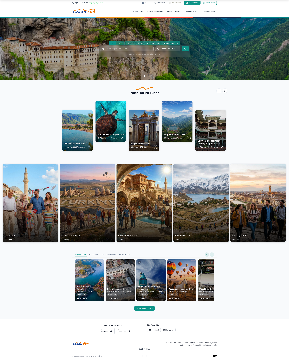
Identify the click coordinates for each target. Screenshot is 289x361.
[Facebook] (143, 3)
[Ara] (185, 48)
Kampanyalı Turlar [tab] (109, 254)
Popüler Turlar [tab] (80, 254)
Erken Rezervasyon (155, 11)
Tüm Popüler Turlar (144, 308)
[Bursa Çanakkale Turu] (88, 280)
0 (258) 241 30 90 (81, 3)
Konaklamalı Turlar (175, 11)
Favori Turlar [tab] (94, 254)
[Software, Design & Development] (183, 356)
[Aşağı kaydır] (144, 76)
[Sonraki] (224, 90)
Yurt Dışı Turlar (209, 11)
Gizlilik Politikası (144, 349)
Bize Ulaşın (161, 3)
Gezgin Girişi (193, 3)
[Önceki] (218, 90)
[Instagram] (146, 3)
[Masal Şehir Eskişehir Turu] (180, 280)
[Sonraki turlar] (212, 254)
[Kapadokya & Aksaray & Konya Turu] (119, 280)
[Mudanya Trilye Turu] (211, 280)
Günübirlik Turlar (193, 11)
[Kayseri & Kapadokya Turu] (149, 280)
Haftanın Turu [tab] (124, 254)
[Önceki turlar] (207, 254)
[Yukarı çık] (144, 356)
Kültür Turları (138, 11)
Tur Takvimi (176, 3)
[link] (77, 121)
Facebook (155, 330)
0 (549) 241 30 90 (99, 3)
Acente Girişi (210, 3)
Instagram (170, 330)
